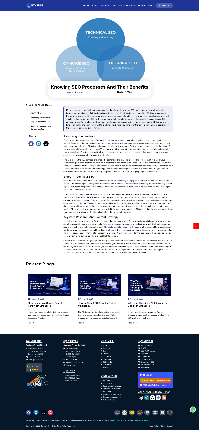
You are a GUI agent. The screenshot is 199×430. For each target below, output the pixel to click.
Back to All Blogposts (40, 105)
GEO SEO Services (148, 351)
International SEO (147, 365)
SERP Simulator (71, 381)
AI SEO (143, 348)
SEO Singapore (146, 345)
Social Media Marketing (112, 386)
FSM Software (108, 391)
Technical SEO (146, 359)
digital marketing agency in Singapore (124, 227)
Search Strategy (75, 92)
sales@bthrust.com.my (74, 362)
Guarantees (107, 365)
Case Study (105, 5)
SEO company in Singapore (126, 180)
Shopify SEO (145, 367)
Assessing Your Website (41, 118)
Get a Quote (163, 5)
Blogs (150, 5)
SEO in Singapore (109, 140)
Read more (33, 323)
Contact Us (107, 356)
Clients (105, 354)
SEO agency (92, 203)
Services (116, 5)
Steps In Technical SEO (41, 122)
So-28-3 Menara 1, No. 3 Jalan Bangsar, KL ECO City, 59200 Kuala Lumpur (73, 352)
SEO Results (107, 362)
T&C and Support (166, 426)
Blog (104, 351)
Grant (140, 5)
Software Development (111, 389)
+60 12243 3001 (72, 360)
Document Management (112, 397)
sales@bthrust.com (36, 360)
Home (86, 5)
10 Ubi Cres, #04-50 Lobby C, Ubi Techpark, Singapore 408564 (37, 351)
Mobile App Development (112, 394)
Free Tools (129, 5)
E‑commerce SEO (147, 362)
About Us (106, 348)
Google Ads (107, 383)
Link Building (145, 356)
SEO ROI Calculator (72, 375)
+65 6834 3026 (34, 357)
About (94, 5)
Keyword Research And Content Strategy (41, 127)
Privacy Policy (153, 426)
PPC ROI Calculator (72, 378)
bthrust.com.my (71, 365)
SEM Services (108, 380)
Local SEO (145, 354)
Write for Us (107, 367)
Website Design (109, 400)
